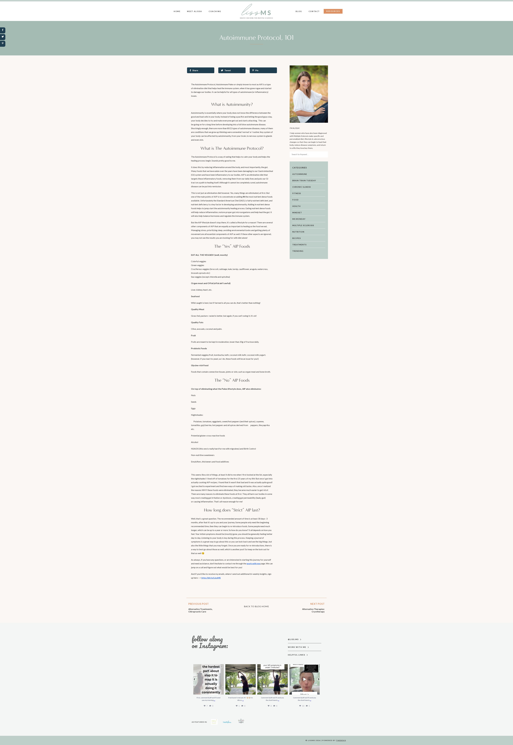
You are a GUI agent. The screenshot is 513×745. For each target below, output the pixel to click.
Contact (314, 11)
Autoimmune (299, 174)
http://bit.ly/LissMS (211, 577)
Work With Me (297, 647)
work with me (253, 563)
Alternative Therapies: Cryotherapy (313, 610)
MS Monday (298, 219)
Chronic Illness (301, 187)
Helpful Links (297, 655)
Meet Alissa (194, 11)
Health (296, 206)
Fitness (296, 193)
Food (295, 200)
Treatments (299, 244)
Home (177, 11)
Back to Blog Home (256, 606)
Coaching (215, 11)
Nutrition (298, 232)
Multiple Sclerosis (303, 225)
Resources (333, 11)
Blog (299, 11)
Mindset (297, 212)
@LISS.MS (293, 639)
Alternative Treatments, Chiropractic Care (200, 610)
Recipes (296, 238)
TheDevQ (341, 740)
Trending (297, 251)
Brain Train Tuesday (304, 180)
